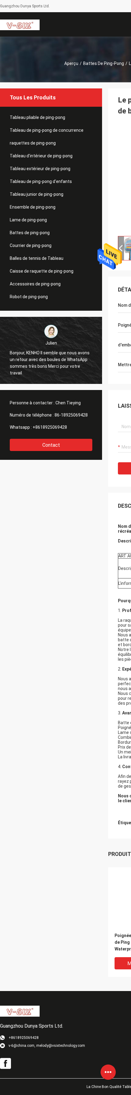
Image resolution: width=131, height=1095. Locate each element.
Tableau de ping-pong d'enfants (41, 181)
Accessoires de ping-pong (35, 283)
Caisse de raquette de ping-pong (41, 271)
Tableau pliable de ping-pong (37, 117)
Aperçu (71, 63)
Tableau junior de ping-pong (36, 194)
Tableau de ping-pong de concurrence (46, 130)
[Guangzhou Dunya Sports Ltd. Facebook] (5, 1063)
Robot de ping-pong (29, 296)
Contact (51, 445)
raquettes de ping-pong (33, 143)
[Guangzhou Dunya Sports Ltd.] (20, 24)
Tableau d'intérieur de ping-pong (41, 155)
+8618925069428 (50, 427)
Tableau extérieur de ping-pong (40, 168)
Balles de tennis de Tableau (36, 258)
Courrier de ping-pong (30, 245)
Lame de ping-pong (28, 219)
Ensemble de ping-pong (32, 207)
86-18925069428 (71, 415)
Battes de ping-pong (103, 63)
